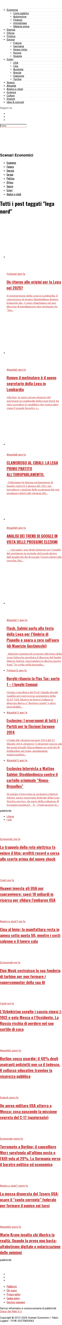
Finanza (17, 19)
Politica (11, 36)
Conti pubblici (21, 13)
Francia (17, 43)
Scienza (11, 92)
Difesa (10, 33)
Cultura (11, 95)
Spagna (17, 56)
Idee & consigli (15, 102)
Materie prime (21, 26)
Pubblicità (12, 1286)
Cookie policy (13, 1298)
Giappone (18, 76)
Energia (11, 29)
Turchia (17, 79)
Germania (18, 46)
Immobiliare (20, 23)
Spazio (11, 82)
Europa (11, 39)
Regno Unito (20, 49)
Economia (12, 9)
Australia (18, 69)
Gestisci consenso (16, 1302)
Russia (17, 52)
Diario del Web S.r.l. (11, 1311)
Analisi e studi (15, 89)
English (11, 98)
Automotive (19, 16)
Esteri (10, 59)
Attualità (11, 85)
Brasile (17, 72)
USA (15, 62)
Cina (15, 66)
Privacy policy (13, 1294)
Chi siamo (12, 1290)
